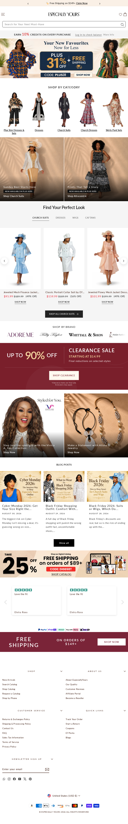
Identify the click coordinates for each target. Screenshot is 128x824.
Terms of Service (10, 742)
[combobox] (64, 24)
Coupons (70, 728)
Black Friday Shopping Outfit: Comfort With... (62, 507)
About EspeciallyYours (77, 680)
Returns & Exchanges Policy (16, 719)
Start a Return (73, 724)
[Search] (121, 24)
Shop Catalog (8, 689)
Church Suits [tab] (40, 217)
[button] (6, 602)
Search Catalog (9, 684)
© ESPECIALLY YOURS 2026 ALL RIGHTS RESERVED (64, 812)
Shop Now (9, 452)
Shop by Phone (9, 698)
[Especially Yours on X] (25, 779)
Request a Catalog (11, 693)
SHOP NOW (111, 641)
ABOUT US (95, 671)
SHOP (31, 671)
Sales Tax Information (13, 737)
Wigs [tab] (75, 217)
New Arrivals (8, 680)
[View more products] (123, 260)
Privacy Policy (9, 746)
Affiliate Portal (73, 693)
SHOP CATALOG (61, 574)
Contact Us (8, 728)
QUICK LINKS (95, 710)
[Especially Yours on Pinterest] (30, 779)
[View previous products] (4, 260)
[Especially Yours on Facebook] (14, 779)
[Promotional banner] (64, 58)
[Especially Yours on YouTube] (19, 779)
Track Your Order (74, 719)
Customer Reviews (75, 689)
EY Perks (70, 733)
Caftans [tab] (90, 217)
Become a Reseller (75, 698)
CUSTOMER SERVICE (31, 710)
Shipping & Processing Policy (16, 724)
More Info (108, 35)
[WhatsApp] (3, 779)
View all (64, 542)
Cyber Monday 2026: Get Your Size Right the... (20, 507)
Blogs (68, 737)
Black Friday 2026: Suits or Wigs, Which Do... (106, 507)
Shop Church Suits (13, 196)
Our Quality (71, 684)
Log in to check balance (88, 35)
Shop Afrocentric (77, 196)
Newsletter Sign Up (27, 759)
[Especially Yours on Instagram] (9, 779)
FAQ (4, 733)
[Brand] (22, 335)
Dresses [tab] (61, 217)
